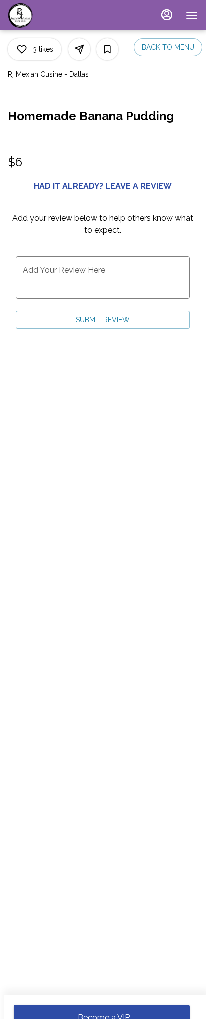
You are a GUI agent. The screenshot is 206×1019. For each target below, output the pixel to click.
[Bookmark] (107, 49)
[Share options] (79, 49)
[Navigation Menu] (192, 15)
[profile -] (167, 15)
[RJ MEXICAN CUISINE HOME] (53, 15)
